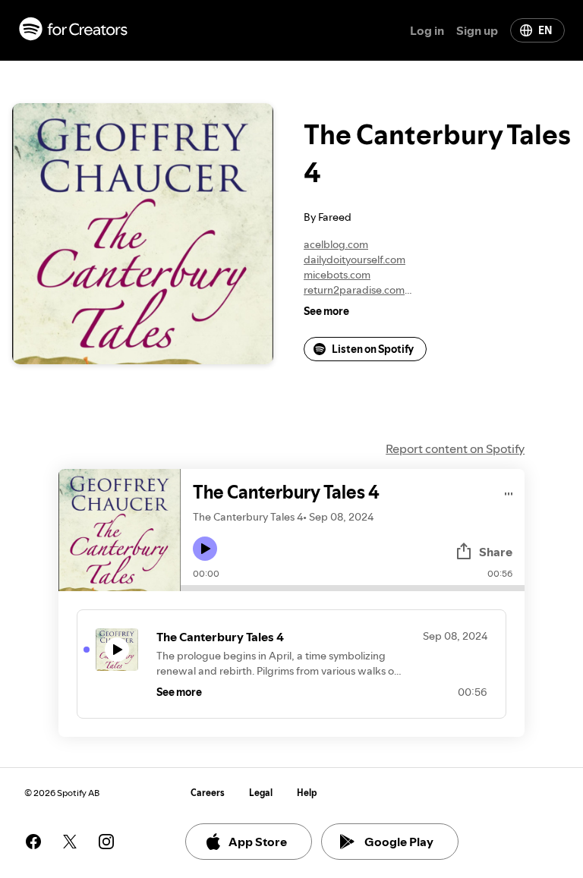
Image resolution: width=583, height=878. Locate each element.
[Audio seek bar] (353, 588)
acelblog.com (336, 244)
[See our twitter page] (70, 841)
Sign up (477, 30)
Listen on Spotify (373, 349)
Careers (208, 792)
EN (545, 30)
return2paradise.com (354, 289)
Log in (427, 30)
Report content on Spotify (455, 448)
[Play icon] (205, 549)
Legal (261, 792)
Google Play (398, 841)
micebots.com (337, 274)
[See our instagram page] (106, 841)
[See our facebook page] (33, 841)
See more (326, 311)
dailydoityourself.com (354, 259)
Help (307, 792)
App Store (257, 841)
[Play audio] (509, 491)
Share (495, 551)
